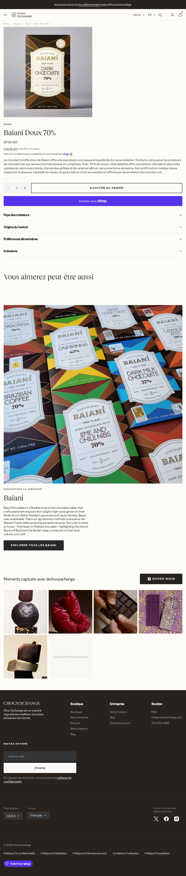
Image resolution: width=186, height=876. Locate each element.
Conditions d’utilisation (126, 853)
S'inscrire (40, 768)
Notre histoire (79, 728)
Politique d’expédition (157, 853)
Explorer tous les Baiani (33, 545)
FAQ (154, 712)
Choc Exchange (22, 845)
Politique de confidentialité (19, 853)
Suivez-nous (163, 579)
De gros (75, 723)
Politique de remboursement (90, 853)
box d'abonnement (89, 4)
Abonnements (79, 717)
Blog (73, 734)
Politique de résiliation (54, 853)
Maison (7, 23)
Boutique (17, 23)
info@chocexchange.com (166, 717)
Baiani (28, 23)
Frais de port (11, 148)
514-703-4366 (160, 723)
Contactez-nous (120, 723)
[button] (5, 15)
